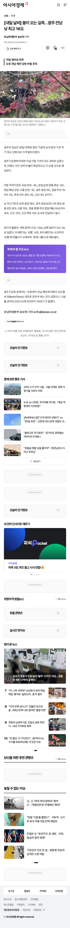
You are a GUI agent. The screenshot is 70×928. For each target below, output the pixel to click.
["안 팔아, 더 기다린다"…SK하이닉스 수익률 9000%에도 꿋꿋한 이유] (57, 746)
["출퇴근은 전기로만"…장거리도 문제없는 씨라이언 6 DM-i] (12, 440)
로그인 (11, 891)
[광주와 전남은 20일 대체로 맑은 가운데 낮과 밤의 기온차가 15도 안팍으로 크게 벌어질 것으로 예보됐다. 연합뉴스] (35, 94)
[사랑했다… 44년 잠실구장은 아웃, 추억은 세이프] (14, 841)
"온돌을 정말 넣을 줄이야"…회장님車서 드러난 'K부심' (44, 450)
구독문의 (20, 904)
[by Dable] (61, 759)
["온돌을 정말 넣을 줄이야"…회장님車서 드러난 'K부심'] (12, 455)
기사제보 (31, 904)
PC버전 (43, 891)
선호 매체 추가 (15, 48)
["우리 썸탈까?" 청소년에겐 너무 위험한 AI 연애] (14, 858)
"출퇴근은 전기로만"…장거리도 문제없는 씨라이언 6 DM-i (44, 434)
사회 (6, 16)
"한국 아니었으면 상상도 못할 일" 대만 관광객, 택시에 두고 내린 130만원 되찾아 (35, 255)
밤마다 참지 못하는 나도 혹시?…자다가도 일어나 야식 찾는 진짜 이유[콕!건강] (35, 262)
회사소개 (7, 899)
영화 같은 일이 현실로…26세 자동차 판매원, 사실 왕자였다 (32, 268)
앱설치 (27, 891)
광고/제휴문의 (21, 899)
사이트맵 (59, 891)
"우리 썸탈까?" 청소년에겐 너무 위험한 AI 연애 (46, 852)
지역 (13, 16)
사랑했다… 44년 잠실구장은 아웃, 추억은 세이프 (45, 835)
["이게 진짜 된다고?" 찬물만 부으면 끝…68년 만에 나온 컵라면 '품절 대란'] (57, 714)
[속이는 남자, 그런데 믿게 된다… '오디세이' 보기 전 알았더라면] (14, 809)
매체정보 (37, 909)
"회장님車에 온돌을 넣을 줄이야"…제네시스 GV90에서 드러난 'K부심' (46, 819)
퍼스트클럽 (8, 904)
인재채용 (34, 899)
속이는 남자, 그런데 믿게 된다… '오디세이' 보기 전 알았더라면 (45, 803)
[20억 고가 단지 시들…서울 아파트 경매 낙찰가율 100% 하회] (12, 394)
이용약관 (26, 909)
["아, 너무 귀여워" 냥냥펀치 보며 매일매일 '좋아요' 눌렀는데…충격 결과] (57, 698)
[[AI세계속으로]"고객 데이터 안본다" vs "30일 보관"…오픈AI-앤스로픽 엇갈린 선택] (12, 425)
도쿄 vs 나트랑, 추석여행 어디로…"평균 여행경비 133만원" (44, 404)
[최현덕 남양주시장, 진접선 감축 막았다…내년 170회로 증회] (57, 730)
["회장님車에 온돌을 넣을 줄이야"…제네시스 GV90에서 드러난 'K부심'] (14, 825)
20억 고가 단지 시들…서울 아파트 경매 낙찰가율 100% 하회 (44, 389)
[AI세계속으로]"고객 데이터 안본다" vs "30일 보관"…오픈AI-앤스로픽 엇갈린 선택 (44, 419)
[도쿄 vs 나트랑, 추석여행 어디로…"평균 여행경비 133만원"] (12, 409)
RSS (40, 904)
